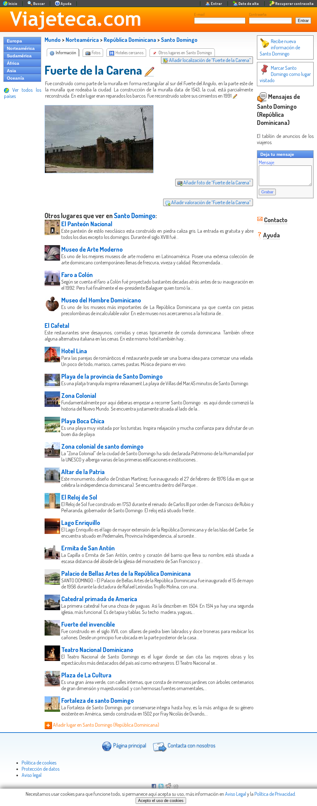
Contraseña (258, 14)
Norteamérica (21, 48)
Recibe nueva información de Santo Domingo (280, 47)
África (13, 63)
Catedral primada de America (99, 599)
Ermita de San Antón (88, 548)
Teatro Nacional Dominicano (97, 649)
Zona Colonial (78, 395)
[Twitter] (160, 787)
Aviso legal (31, 775)
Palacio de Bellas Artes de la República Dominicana (126, 573)
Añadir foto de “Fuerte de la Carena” (216, 182)
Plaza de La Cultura (86, 675)
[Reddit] (168, 787)
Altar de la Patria (83, 472)
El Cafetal (57, 325)
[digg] (175, 787)
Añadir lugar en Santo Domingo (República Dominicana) (105, 725)
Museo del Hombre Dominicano (101, 300)
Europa (14, 40)
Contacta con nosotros (191, 745)
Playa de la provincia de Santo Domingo (112, 376)
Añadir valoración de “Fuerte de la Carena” (210, 202)
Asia (11, 70)
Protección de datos (40, 769)
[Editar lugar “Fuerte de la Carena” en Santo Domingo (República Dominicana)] (150, 69)
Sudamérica (19, 55)
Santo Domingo (179, 39)
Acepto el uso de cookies (161, 800)
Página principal (129, 745)
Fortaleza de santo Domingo (97, 700)
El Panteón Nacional (86, 224)
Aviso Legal (235, 794)
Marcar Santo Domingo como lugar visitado (285, 74)
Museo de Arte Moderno (92, 249)
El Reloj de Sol (79, 497)
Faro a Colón (77, 275)
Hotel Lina (74, 351)
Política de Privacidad (274, 794)
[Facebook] (153, 787)
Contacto (275, 220)
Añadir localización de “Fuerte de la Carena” (209, 60)
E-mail (199, 14)
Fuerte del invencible (88, 624)
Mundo (53, 39)
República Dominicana (130, 39)
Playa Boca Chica (82, 421)
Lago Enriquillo (80, 522)
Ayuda (271, 235)
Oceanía (15, 78)
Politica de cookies (39, 763)
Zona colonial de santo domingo (102, 446)
